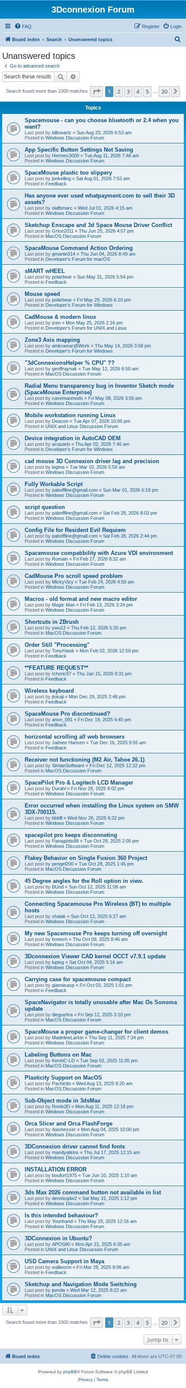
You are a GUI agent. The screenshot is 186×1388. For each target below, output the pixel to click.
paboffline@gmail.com (75, 490)
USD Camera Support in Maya (64, 1261)
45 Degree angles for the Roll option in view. (84, 881)
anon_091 (62, 719)
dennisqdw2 (64, 1198)
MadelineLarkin (67, 1037)
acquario (61, 444)
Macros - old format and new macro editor (81, 599)
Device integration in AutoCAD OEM (73, 438)
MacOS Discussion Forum (73, 236)
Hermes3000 (65, 155)
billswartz (61, 132)
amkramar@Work (71, 345)
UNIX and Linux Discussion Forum (81, 426)
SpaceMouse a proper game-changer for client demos (96, 1031)
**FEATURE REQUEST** (56, 668)
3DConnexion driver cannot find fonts (75, 1146)
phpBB (70, 1371)
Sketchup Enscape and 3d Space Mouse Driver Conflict (98, 225)
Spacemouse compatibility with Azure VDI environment (99, 553)
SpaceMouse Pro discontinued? (67, 713)
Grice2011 (63, 230)
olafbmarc (62, 208)
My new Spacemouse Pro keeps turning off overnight (96, 933)
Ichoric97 (61, 673)
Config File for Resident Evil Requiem (75, 530)
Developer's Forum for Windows (79, 305)
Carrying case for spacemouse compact (78, 979)
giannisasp (63, 985)
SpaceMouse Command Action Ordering (79, 248)
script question (45, 507)
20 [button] (164, 91)
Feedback (56, 183)
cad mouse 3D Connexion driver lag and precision (92, 461)
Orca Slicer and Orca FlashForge (68, 1123)
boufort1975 (64, 1175)
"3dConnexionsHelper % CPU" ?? (70, 363)
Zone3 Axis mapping (52, 340)
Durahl (59, 788)
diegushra (62, 1014)
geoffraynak (64, 368)
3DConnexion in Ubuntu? (58, 1238)
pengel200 (63, 863)
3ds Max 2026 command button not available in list (93, 1192)
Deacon (60, 421)
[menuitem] (23, 26)
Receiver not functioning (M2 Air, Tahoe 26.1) (84, 759)
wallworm (61, 1267)
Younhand (62, 1221)
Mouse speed (42, 294)
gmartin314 (63, 253)
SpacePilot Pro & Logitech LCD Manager (79, 782)
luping (58, 962)
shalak (59, 916)
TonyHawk (63, 650)
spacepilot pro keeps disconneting (71, 835)
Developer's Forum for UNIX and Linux (86, 328)
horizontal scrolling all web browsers (75, 736)
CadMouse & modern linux (60, 317)
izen (56, 322)
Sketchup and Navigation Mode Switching (81, 1284)
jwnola (58, 1290)
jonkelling (61, 178)
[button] (96, 91)
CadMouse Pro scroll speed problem (74, 576)
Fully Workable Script (54, 484)
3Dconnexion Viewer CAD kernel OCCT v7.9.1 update (95, 956)
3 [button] (128, 91)
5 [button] (147, 91)
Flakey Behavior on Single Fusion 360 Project (86, 858)
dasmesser (64, 1129)
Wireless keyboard (49, 691)
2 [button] (118, 91)
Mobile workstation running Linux (70, 415)
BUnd (58, 886)
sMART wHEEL (45, 271)
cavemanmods (67, 398)
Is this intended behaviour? (61, 1215)
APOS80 (61, 1244)
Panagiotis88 (65, 840)
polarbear (62, 276)
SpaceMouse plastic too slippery (68, 172)
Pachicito (61, 1083)
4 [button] (137, 91)
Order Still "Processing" (57, 645)
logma (58, 467)
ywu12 (59, 627)
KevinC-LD (63, 1060)
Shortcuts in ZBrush (52, 622)
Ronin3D (61, 1106)
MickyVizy (63, 581)
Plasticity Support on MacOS (63, 1077)
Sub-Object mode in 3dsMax (62, 1100)
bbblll (57, 817)
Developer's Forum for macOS (77, 259)
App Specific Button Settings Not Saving (79, 149)
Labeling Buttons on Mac (58, 1054)
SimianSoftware (68, 765)
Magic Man (63, 604)
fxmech (59, 939)
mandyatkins (65, 1152)
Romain (60, 558)
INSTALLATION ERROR (56, 1169)
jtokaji (58, 696)
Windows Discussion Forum (74, 137)
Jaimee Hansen (68, 742)
